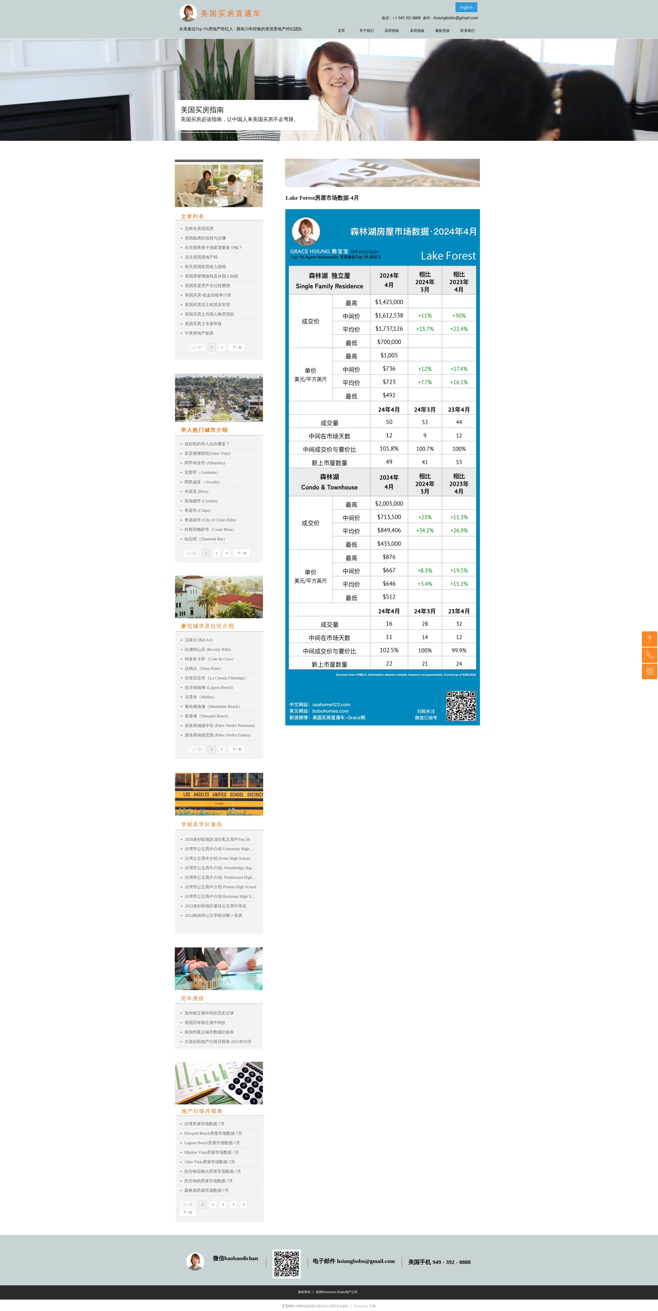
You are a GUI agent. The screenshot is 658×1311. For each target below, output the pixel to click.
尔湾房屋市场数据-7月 (204, 1124)
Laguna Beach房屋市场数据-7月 (212, 1143)
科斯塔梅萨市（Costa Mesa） (210, 529)
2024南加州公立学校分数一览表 (213, 915)
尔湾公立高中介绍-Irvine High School (217, 858)
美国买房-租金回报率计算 (208, 295)
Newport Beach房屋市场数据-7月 (213, 1133)
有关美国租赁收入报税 (205, 266)
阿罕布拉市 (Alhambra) (205, 463)
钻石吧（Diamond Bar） (206, 539)
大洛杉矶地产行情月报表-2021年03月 (218, 1041)
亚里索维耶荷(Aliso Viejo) (207, 453)
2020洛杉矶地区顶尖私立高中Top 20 (217, 839)
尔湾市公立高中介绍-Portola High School (220, 887)
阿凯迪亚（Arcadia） (203, 482)
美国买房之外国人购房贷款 (209, 314)
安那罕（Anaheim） (202, 472)
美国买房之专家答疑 (203, 323)
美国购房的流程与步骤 (205, 238)
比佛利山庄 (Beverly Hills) (208, 649)
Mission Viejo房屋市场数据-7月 (211, 1152)
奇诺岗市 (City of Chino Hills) (210, 520)
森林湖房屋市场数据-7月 (206, 1190)
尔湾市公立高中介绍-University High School (221, 849)
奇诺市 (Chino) (198, 510)
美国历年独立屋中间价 (205, 1022)
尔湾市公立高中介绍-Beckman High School (221, 896)
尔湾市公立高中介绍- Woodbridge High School (221, 868)
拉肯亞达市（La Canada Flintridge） (216, 678)
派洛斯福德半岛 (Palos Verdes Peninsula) (220, 725)
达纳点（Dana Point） (204, 668)
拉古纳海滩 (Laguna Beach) (209, 687)
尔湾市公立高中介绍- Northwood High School (221, 877)
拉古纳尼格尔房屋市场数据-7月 (212, 1171)
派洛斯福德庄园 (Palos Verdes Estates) (217, 735)
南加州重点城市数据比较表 (209, 1032)
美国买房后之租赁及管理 (207, 304)
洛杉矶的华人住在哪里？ (207, 444)
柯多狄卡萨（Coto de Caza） (210, 659)
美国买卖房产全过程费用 (207, 285)
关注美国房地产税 (201, 257)
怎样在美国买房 (199, 228)
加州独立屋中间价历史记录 (209, 1013)
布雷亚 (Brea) (196, 491)
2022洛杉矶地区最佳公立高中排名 (215, 906)
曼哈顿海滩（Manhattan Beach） (213, 706)
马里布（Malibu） (201, 697)
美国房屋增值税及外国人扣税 (211, 276)
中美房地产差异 (199, 333)
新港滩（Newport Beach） (208, 716)
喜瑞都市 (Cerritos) (201, 501)
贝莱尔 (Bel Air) (199, 640)
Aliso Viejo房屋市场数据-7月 (209, 1162)
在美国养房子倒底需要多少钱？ (213, 247)
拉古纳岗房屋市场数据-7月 (208, 1181)
